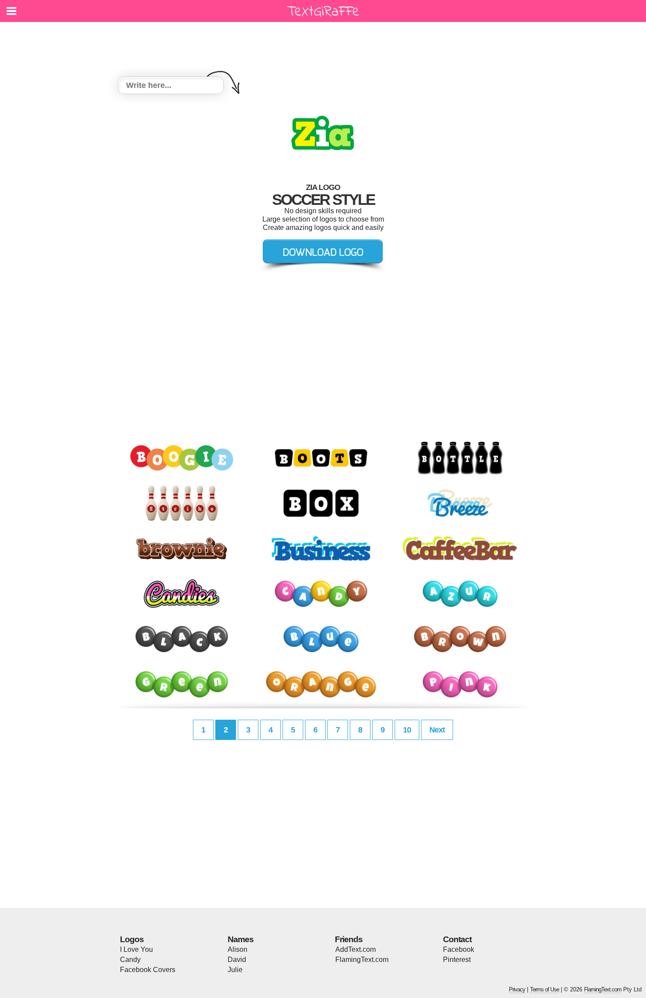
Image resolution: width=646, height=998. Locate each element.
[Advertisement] (325, 44)
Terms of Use (544, 989)
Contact (457, 939)
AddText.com (355, 949)
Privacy (517, 989)
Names (241, 939)
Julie (235, 969)
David (237, 959)
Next (437, 729)
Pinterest (457, 959)
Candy (130, 959)
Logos (132, 939)
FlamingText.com (361, 959)
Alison (237, 949)
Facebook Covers (147, 969)
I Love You (136, 949)
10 (407, 729)
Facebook (458, 949)
